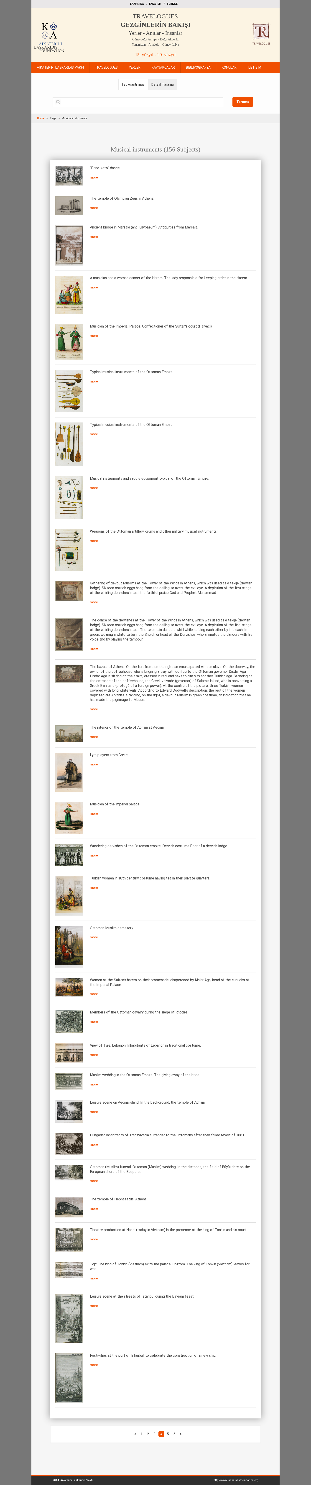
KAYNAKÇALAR (163, 67)
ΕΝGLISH (155, 3)
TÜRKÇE (172, 3)
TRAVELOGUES (155, 16)
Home (40, 118)
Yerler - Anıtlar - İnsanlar (155, 33)
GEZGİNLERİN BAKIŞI (155, 24)
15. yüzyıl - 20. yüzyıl (155, 54)
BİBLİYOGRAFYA (198, 67)
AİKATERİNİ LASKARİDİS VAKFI (60, 67)
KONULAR (229, 67)
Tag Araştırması (133, 84)
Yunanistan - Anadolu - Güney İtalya (155, 44)
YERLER (134, 67)
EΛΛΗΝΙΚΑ (137, 3)
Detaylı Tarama (162, 84)
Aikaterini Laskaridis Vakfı (76, 1480)
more (94, 177)
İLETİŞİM (254, 67)
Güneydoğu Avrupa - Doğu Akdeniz (155, 39)
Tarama (242, 102)
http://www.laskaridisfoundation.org (236, 1480)
